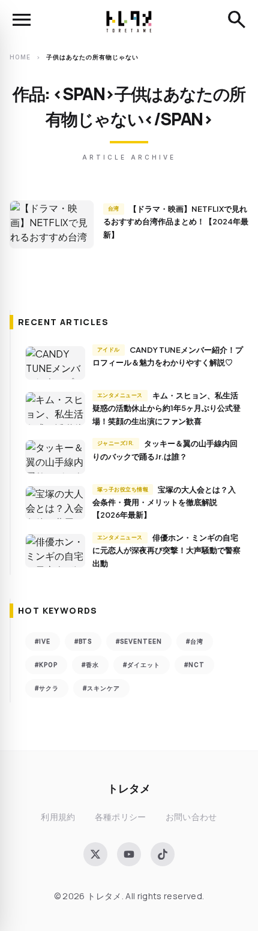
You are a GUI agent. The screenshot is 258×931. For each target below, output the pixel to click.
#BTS (83, 641)
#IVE (42, 641)
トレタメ (129, 788)
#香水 (90, 664)
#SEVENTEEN (139, 641)
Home (20, 57)
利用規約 (58, 816)
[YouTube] (129, 854)
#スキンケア (101, 688)
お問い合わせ (191, 816)
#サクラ (47, 688)
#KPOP (46, 664)
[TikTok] (163, 854)
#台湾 (194, 641)
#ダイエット (141, 664)
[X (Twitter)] (95, 854)
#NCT (194, 664)
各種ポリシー (120, 816)
